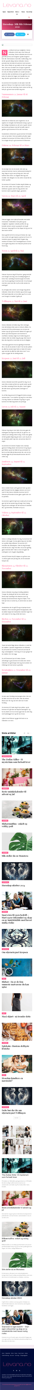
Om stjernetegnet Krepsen (15, 952)
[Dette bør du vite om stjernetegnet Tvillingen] (17, 1096)
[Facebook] (13, 1371)
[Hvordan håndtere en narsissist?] (17, 1064)
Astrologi (5, 882)
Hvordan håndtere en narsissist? (12, 1079)
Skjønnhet (5, 788)
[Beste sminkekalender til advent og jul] (17, 777)
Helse (4, 978)
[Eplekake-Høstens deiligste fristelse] (17, 1032)
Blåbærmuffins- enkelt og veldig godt (14, 825)
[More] (28, 34)
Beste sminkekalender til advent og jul (14, 793)
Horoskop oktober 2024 (13, 885)
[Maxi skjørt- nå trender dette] (17, 1002)
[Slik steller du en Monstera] (17, 842)
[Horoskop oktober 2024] (17, 871)
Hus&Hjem (5, 820)
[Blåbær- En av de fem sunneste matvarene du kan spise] (17, 967)
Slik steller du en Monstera (15, 855)
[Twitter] (20, 1371)
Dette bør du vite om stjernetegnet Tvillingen (14, 1111)
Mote (4, 1013)
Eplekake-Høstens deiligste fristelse (15, 1047)
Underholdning (7, 756)
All (24, 733)
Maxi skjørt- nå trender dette (16, 1016)
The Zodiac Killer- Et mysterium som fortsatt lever (16, 760)
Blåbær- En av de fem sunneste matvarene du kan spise (15, 984)
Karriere (5, 911)
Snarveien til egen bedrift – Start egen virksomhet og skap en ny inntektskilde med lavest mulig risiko (17, 919)
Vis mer (16, 1118)
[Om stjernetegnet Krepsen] (17, 938)
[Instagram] (17, 1371)
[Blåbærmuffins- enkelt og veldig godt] (17, 809)
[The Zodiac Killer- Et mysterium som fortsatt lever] (17, 745)
